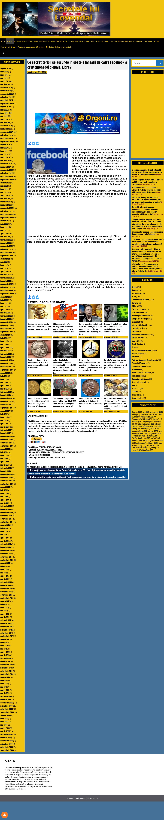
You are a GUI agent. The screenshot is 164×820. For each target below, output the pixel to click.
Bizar (35, 41)
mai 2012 (3, 610)
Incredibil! (67, 47)
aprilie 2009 (5, 728)
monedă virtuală (90, 467)
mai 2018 (3, 382)
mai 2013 (3, 572)
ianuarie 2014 (5, 547)
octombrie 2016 (6, 442)
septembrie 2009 (7, 712)
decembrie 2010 (6, 664)
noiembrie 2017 (6, 401)
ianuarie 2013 (5, 585)
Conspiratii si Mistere (65, 41)
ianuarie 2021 (5, 281)
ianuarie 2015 (5, 509)
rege (146, 438)
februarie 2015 (6, 506)
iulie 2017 (4, 414)
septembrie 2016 (6, 446)
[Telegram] (37, 143)
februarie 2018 (6, 392)
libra (61, 467)
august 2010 (5, 677)
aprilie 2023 (5, 195)
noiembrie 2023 (6, 173)
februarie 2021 (6, 277)
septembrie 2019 (6, 331)
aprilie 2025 (5, 119)
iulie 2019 (4, 338)
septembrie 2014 (7, 522)
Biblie (136, 414)
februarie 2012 (6, 620)
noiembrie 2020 (6, 287)
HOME (3, 41)
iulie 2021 (4, 262)
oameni (153, 431)
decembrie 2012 (6, 588)
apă (146, 412)
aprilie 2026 (5, 81)
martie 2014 (5, 541)
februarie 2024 (6, 163)
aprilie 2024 (5, 157)
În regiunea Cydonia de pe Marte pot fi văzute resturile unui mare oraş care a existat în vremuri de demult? (147, 172)
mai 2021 (3, 268)
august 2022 (5, 220)
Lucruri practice (138, 328)
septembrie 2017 (6, 407)
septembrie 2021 (6, 255)
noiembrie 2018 (6, 363)
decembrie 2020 (6, 284)
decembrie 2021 (6, 246)
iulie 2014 (4, 528)
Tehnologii (5, 47)
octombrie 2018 (6, 366)
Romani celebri (138, 375)
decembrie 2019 (6, 322)
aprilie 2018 (4, 385)
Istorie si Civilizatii (47, 41)
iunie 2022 (4, 227)
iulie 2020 (4, 300)
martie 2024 (5, 160)
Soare (153, 443)
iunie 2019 (4, 341)
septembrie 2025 (7, 103)
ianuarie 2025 (5, 128)
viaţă (155, 448)
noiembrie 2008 (6, 744)
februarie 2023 (6, 201)
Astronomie (27, 41)
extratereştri (139, 422)
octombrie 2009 (6, 709)
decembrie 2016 (6, 436)
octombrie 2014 (6, 518)
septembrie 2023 (7, 179)
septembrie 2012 (6, 598)
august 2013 (5, 563)
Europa (157, 419)
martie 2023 (5, 198)
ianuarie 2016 (5, 471)
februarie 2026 (6, 87)
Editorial (135, 306)
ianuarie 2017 (5, 433)
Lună (157, 426)
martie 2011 (4, 655)
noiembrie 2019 (6, 325)
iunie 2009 (4, 721)
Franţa (140, 424)
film (149, 422)
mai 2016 (3, 458)
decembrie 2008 (6, 740)
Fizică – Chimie (138, 312)
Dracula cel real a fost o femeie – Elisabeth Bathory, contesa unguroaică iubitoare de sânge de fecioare (147, 189)
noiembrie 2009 (6, 706)
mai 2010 (3, 687)
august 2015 (5, 487)
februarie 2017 (6, 430)
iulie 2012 (4, 604)
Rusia (147, 440)
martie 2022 (5, 236)
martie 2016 (4, 465)
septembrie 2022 (7, 217)
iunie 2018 (4, 379)
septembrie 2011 (6, 636)
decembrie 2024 (6, 132)
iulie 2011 (3, 642)
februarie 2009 (6, 734)
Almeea (17, 41)
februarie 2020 (6, 316)
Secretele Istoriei (139, 382)
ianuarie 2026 (5, 90)
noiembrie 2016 (6, 439)
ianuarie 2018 (5, 395)
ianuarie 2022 (5, 243)
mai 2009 (3, 725)
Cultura (58, 47)
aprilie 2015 (4, 499)
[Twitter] (33, 143)
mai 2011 (3, 648)
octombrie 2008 (6, 747)
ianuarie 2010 (5, 699)
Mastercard (69, 467)
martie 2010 (4, 693)
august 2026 (5, 68)
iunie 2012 (4, 607)
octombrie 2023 (6, 176)
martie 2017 (4, 427)
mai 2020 (3, 306)
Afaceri (10, 41)
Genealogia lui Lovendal (141, 315)
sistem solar (142, 443)
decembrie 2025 (6, 94)
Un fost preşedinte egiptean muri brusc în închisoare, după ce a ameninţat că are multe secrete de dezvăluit (78, 477)
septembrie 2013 (6, 560)
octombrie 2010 (6, 671)
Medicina (50, 47)
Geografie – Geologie (99, 41)
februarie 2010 (6, 696)
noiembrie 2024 (6, 135)
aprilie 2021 (4, 271)
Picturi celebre (138, 353)
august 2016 (5, 449)
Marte (136, 429)
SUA (150, 445)
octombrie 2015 (6, 480)
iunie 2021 (4, 265)
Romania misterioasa (142, 41)
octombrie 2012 (6, 595)
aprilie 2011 (4, 652)
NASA (154, 429)
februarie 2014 (6, 544)
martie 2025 (5, 122)
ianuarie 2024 (5, 167)
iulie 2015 (4, 490)
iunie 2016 (4, 455)
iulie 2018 (4, 376)
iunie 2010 (4, 683)
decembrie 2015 (6, 474)
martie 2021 (4, 274)
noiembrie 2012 (6, 591)
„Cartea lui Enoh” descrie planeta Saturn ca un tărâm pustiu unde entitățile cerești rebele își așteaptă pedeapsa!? (148, 241)
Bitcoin (46, 467)
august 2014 (5, 525)
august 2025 (5, 106)
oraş (139, 433)
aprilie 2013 (4, 576)
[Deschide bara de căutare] (3, 53)
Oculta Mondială (104, 467)
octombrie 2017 (6, 404)
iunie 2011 (4, 645)
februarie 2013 (6, 582)
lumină (148, 426)
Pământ (137, 438)
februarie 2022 (6, 239)
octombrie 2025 (6, 100)
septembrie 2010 (6, 674)
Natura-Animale (82, 41)
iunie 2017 (4, 417)
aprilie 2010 (4, 690)
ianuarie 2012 (5, 623)
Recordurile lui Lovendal (141, 372)
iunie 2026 (4, 75)
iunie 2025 (4, 113)
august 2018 (5, 373)
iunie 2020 (4, 303)
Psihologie (136, 369)
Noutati (135, 341)
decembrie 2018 (6, 360)
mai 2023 (3, 192)
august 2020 (5, 297)
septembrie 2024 (7, 141)
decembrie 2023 (6, 170)
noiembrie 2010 (6, 667)
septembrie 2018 (6, 369)
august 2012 (5, 601)
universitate (144, 448)
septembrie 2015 (6, 484)
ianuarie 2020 (5, 319)
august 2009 (5, 715)
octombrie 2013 (6, 557)
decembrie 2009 (6, 702)
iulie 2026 (4, 71)
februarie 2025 (6, 125)
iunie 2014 (4, 531)
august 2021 (5, 258)
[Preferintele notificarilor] (4, 815)
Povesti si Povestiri (139, 363)
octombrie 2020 (6, 290)
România (137, 440)
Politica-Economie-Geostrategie (145, 360)
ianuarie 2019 (5, 357)
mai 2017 (3, 420)
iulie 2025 (4, 109)
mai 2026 (3, 78)
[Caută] (160, 63)
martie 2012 (4, 617)
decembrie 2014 (6, 512)
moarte (145, 429)
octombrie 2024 (6, 138)
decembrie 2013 (6, 550)
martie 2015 (4, 503)
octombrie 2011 (6, 633)
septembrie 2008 (7, 750)
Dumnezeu (138, 419)
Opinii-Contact (137, 344)
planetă (152, 436)
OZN (148, 433)
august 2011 (4, 639)
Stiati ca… (40, 47)
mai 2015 (3, 496)
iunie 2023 (4, 189)
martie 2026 (5, 84)
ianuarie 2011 (5, 661)
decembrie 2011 (6, 626)
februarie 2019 (6, 354)
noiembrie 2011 (6, 629)
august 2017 (5, 411)
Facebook (54, 467)
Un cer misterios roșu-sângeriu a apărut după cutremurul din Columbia (148, 233)
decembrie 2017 (6, 398)
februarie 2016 (6, 468)
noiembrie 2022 (6, 211)
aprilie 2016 (4, 461)
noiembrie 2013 (6, 553)
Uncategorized (137, 398)
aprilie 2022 (5, 233)
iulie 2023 (4, 186)
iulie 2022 (4, 224)
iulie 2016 (4, 452)
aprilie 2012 (4, 614)
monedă (78, 467)
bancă (39, 467)
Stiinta (156, 41)
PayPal (115, 467)
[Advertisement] (78, 94)
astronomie (156, 412)
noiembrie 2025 (6, 97)
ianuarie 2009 (5, 737)
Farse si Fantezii (138, 309)
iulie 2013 (4, 566)
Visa (120, 467)
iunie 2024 (4, 151)
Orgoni (13, 47)
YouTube (148, 450)
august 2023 (5, 182)
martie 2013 (4, 579)
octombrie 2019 (6, 328)
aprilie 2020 (5, 309)
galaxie (150, 424)
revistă (155, 438)
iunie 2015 (4, 493)
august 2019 (5, 335)
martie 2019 (4, 350)
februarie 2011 (5, 658)
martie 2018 (4, 388)
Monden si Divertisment (141, 334)
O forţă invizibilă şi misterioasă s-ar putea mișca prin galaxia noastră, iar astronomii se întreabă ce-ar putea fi (146, 199)
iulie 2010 (4, 680)
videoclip (137, 450)
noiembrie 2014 (6, 515)
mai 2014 (3, 534)
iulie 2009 (4, 718)
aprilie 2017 (4, 423)
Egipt (148, 419)
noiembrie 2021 (6, 249)
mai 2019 (3, 344)
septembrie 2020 (7, 293)
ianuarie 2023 (5, 205)
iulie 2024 (4, 147)
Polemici (135, 356)
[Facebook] (29, 143)
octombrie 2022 (6, 214)
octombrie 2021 (6, 252)
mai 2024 (4, 154)
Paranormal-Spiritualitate (120, 41)
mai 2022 (3, 230)
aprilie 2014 (4, 537)
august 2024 (5, 144)
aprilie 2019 (4, 347)
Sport (134, 385)
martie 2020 (5, 312)
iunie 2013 (4, 569)
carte (153, 414)
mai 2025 (3, 116)
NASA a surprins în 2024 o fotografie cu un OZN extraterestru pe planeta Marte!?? (147, 182)
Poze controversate (26, 47)
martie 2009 (5, 731)
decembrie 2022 (6, 208)
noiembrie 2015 (6, 477)
